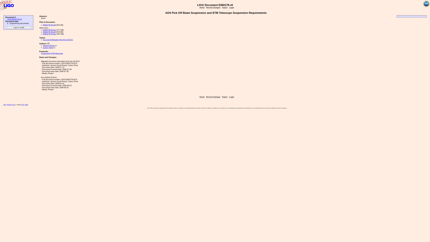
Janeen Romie (49, 46)
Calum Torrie (48, 48)
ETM (53, 53)
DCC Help (25, 105)
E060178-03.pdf (49, 25)
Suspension (46, 53)
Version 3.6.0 (11, 105)
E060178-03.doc (49, 34)
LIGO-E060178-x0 (14, 19)
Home (202, 8)
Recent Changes (213, 8)
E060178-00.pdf (49, 32)
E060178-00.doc (49, 30)
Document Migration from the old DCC (58, 40)
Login (231, 8)
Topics (225, 8)
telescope (59, 53)
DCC (4, 105)
